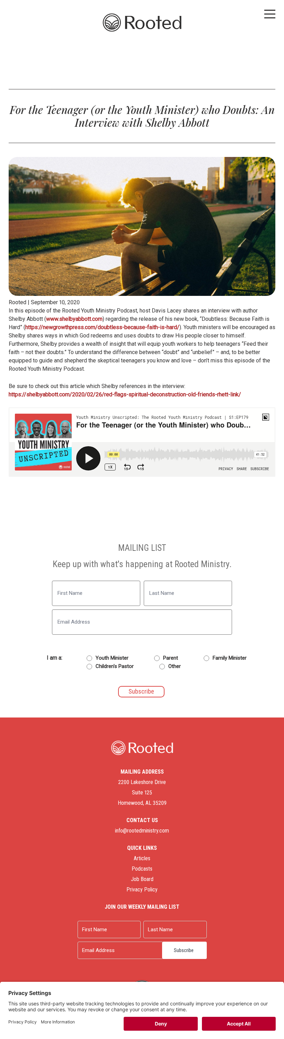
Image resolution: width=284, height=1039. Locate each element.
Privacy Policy (142, 889)
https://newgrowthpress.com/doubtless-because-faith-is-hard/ (102, 327)
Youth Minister (112, 658)
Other (174, 666)
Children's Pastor (115, 666)
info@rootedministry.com (142, 830)
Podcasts (142, 868)
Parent (170, 658)
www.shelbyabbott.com (74, 319)
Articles (142, 858)
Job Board (142, 879)
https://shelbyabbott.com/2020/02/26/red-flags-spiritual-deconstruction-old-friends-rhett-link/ (125, 394)
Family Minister (230, 658)
